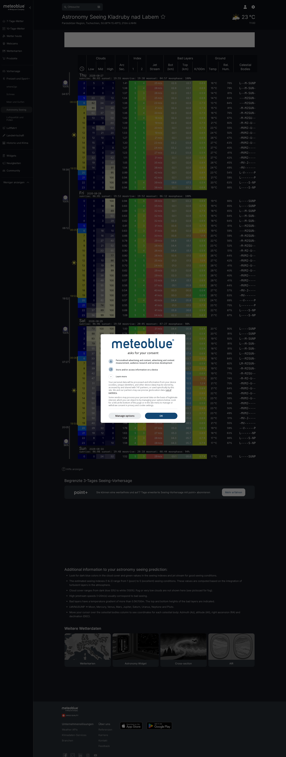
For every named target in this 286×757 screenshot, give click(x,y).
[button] (143, 376)
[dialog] (143, 378)
